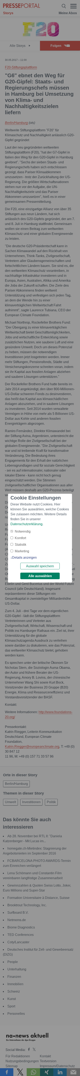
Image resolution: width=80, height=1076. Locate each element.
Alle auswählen (40, 576)
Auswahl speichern (40, 566)
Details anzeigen (24, 557)
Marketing (22, 551)
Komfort (20, 538)
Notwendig (23, 531)
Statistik (20, 544)
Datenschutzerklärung (26, 524)
